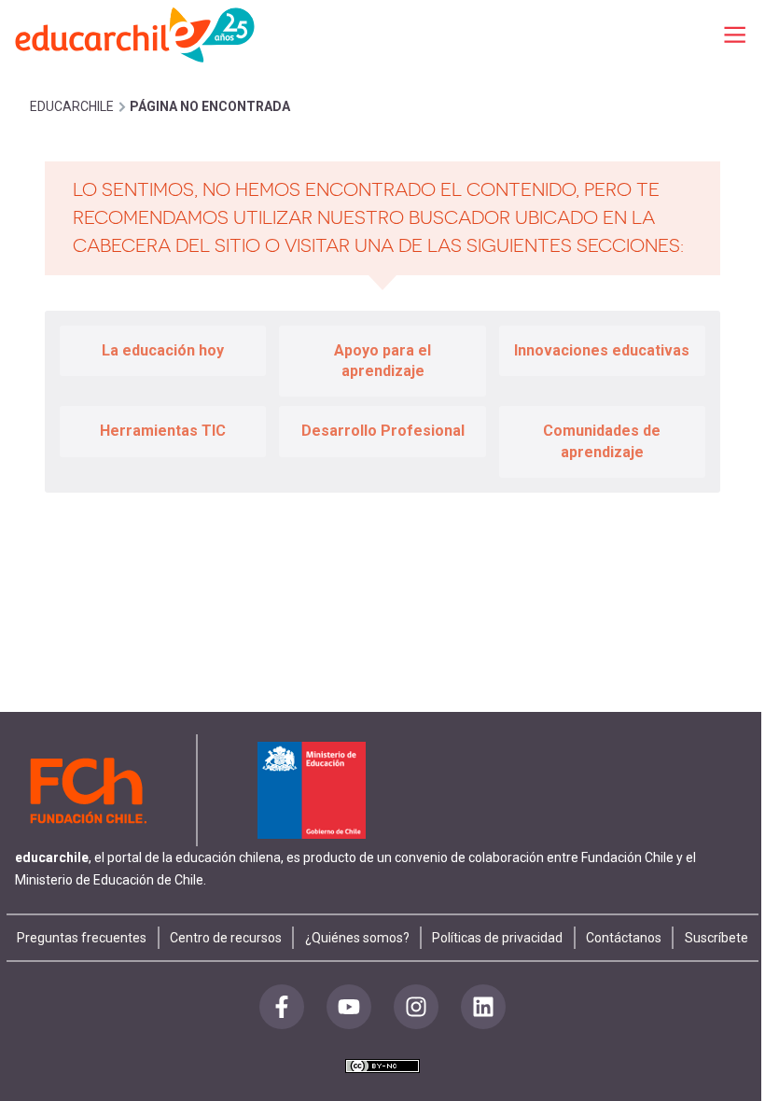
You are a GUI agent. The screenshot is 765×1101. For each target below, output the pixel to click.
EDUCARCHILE (72, 106)
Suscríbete (716, 937)
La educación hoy (163, 350)
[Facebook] (281, 1006)
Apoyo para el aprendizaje (382, 360)
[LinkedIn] (483, 1006)
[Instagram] (416, 1006)
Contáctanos (623, 937)
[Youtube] (349, 1006)
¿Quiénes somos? (357, 937)
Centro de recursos (226, 937)
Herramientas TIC (163, 430)
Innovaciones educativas (601, 350)
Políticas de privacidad (497, 937)
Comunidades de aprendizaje (602, 441)
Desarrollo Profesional (383, 430)
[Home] (136, 34)
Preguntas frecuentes (81, 937)
